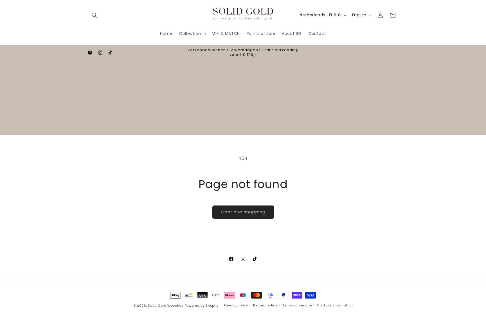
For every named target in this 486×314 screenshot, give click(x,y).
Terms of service (297, 305)
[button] (94, 15)
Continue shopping (243, 212)
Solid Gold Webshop (166, 305)
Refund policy (265, 305)
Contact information (335, 305)
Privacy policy (236, 305)
